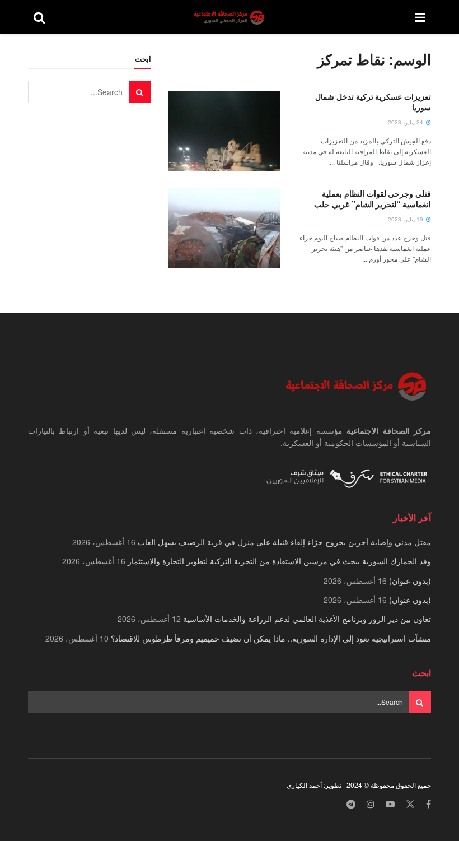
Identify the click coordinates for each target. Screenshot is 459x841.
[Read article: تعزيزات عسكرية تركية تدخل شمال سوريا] (224, 131)
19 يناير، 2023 (406, 219)
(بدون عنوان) (410, 580)
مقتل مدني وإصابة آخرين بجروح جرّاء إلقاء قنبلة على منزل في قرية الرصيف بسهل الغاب (284, 541)
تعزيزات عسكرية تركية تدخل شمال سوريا (373, 102)
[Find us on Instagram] (370, 804)
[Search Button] (39, 17)
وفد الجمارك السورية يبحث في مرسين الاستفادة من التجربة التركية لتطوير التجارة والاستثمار (279, 560)
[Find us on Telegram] (350, 804)
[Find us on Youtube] (390, 804)
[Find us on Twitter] (410, 804)
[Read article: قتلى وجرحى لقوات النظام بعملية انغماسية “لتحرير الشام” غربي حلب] (224, 228)
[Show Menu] (420, 17)
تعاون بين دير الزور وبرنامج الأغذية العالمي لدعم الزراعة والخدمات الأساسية (307, 618)
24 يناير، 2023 (406, 122)
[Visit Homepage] (230, 17)
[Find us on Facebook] (428, 804)
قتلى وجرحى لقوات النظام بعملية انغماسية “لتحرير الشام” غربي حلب (372, 199)
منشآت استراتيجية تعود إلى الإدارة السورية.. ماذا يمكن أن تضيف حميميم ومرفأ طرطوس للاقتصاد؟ (271, 638)
